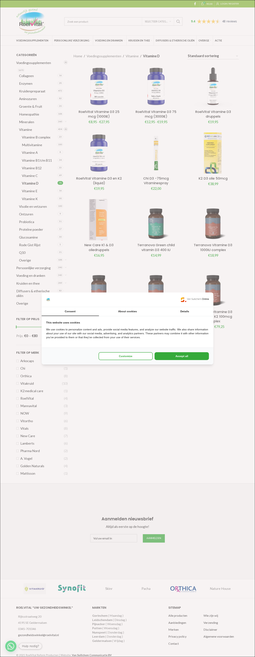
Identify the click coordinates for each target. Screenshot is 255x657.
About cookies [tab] (127, 311)
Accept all (181, 356)
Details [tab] (184, 311)
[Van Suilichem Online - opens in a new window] (195, 299)
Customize (125, 356)
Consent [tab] (70, 311)
